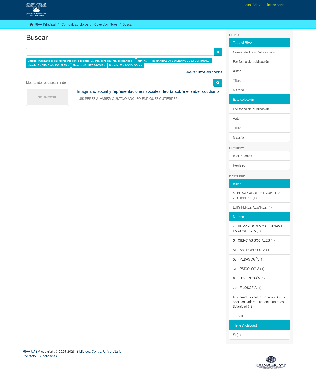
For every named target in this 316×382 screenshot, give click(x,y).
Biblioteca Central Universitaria (99, 351)
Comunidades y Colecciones (254, 52)
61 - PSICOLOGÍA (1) (248, 268)
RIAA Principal (45, 24)
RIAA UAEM (32, 351)
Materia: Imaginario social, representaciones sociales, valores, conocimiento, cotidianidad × (81, 60)
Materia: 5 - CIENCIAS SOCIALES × (48, 65)
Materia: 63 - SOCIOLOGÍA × (125, 65)
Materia (238, 90)
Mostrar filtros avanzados (203, 72)
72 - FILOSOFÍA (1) (247, 287)
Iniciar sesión (242, 155)
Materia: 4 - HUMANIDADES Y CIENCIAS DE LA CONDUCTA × (174, 60)
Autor (237, 71)
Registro (239, 165)
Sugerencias (48, 356)
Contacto (29, 356)
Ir (218, 51)
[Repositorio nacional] (272, 361)
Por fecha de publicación (251, 61)
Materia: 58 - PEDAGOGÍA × (89, 65)
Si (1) (237, 334)
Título (237, 80)
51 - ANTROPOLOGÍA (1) (251, 249)
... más (238, 315)
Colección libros (106, 24)
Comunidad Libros (75, 24)
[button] (253, 4)
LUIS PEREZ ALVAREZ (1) (252, 207)
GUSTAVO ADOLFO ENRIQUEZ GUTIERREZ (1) (256, 195)
